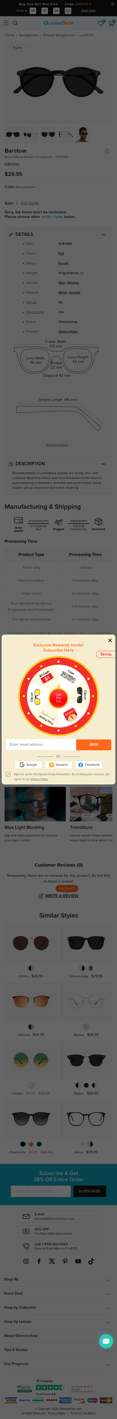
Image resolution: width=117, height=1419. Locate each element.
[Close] (110, 640)
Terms (106, 654)
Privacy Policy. (39, 779)
